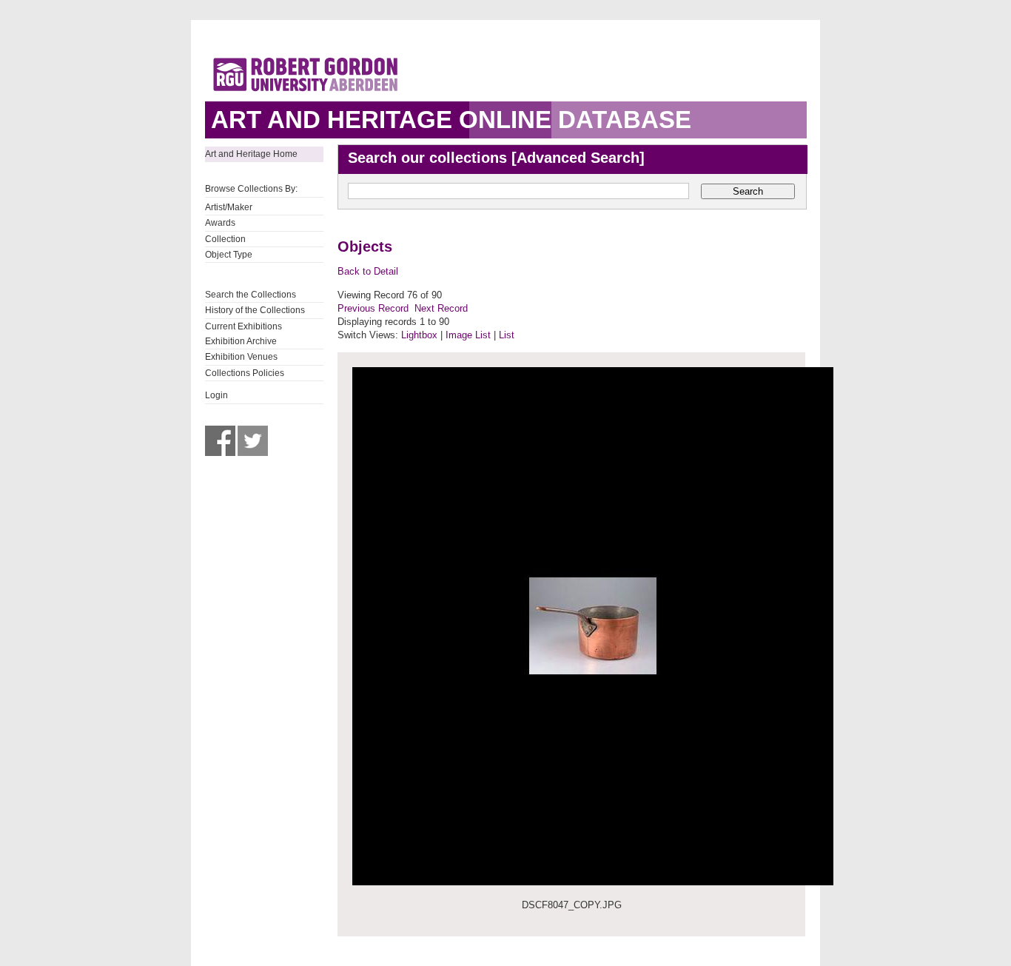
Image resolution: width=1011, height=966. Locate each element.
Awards (220, 223)
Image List (468, 335)
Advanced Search (578, 158)
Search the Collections (250, 294)
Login (216, 395)
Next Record (441, 308)
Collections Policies (244, 373)
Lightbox (419, 335)
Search (748, 191)
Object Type (228, 254)
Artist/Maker (228, 207)
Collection (225, 239)
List (506, 335)
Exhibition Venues (241, 357)
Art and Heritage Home (251, 154)
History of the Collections (255, 310)
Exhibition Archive (241, 341)
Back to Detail (367, 271)
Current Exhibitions (243, 326)
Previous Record (373, 308)
